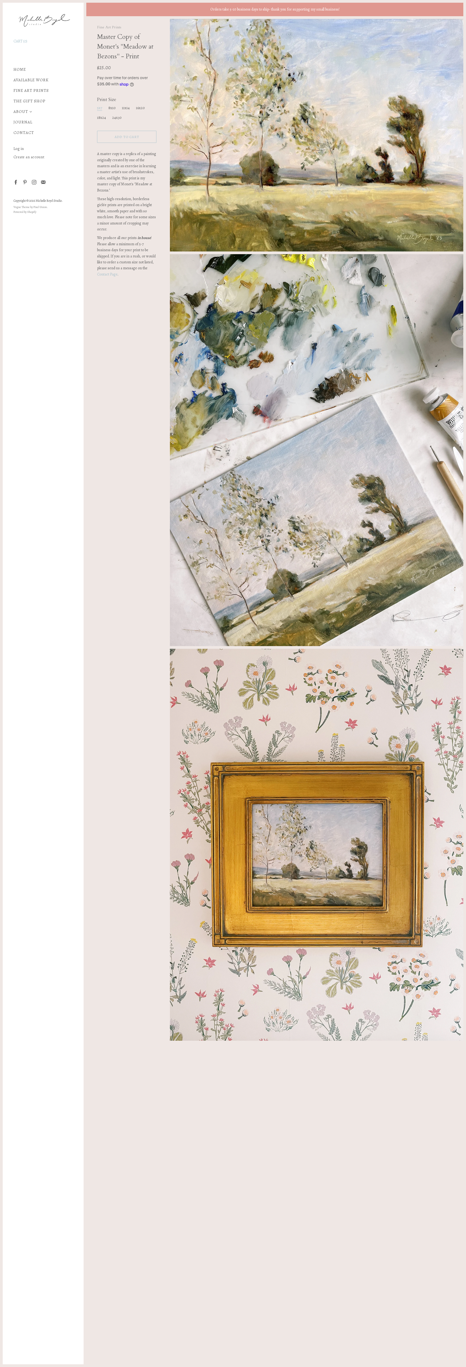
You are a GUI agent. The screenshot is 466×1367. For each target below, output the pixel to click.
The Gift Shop (29, 101)
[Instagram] (33, 182)
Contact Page (107, 274)
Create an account (28, 157)
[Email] (43, 182)
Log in (18, 148)
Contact (23, 132)
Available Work (31, 80)
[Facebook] (15, 182)
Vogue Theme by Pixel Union (30, 207)
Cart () (20, 41)
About (20, 111)
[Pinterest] (24, 182)
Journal (22, 122)
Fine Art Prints (31, 90)
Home (19, 69)
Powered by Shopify (24, 212)
